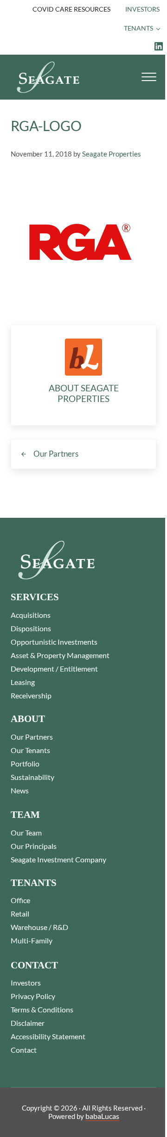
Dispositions (31, 628)
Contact (24, 1049)
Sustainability (32, 777)
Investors (26, 982)
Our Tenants (30, 750)
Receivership (31, 695)
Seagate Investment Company (58, 859)
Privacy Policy (33, 996)
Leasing (23, 682)
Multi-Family (31, 940)
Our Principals (34, 846)
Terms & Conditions (42, 1009)
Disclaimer (28, 1022)
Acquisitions (31, 614)
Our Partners (32, 736)
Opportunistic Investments (54, 641)
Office (20, 900)
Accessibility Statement (48, 1036)
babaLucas (102, 1116)
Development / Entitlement (54, 668)
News (20, 790)
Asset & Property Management (60, 655)
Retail (20, 913)
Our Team (26, 832)
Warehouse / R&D (39, 927)
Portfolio (25, 763)
